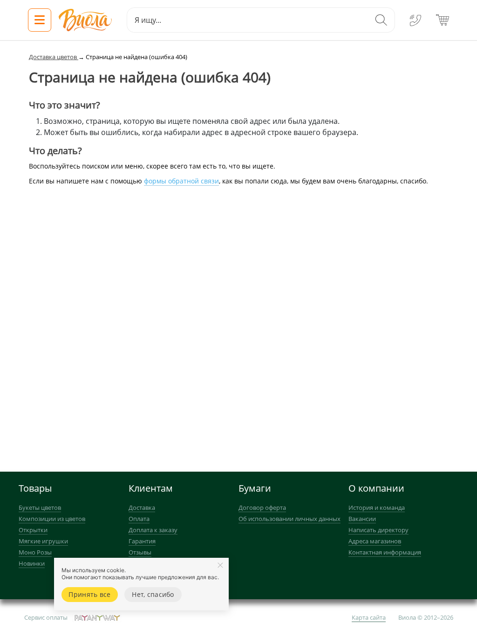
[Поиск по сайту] (381, 20)
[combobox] (247, 20)
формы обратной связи (181, 180)
